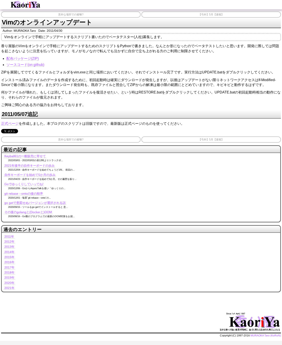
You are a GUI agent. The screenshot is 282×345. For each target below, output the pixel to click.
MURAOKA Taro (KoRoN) (265, 335)
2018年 (9, 272)
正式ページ (10, 123)
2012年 (9, 241)
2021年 (9, 288)
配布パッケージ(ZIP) (22, 58)
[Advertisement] (89, 301)
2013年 (9, 246)
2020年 (9, 283)
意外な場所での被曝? (70, 14)
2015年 (9, 257)
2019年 (9, 277)
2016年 (9, 262)
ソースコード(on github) (25, 65)
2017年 (9, 267)
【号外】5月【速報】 (211, 14)
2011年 (9, 236)
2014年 (9, 252)
